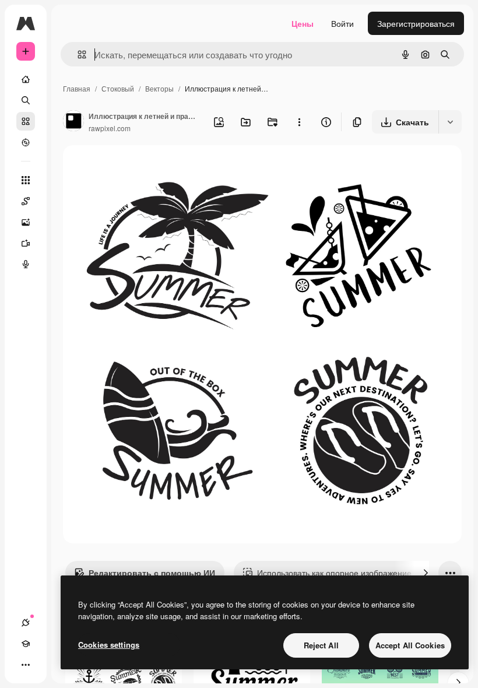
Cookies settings (108, 644)
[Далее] (425, 572)
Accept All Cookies (410, 645)
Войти (342, 23)
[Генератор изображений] (25, 222)
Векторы (159, 88)
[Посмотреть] (25, 142)
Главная (76, 88)
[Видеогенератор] (25, 243)
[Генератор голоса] (25, 264)
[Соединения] (25, 622)
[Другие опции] (299, 122)
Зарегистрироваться (416, 23)
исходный (141, 168)
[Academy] (25, 643)
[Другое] (25, 664)
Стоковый (117, 88)
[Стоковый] (25, 121)
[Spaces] (25, 201)
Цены (302, 23)
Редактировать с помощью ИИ (152, 572)
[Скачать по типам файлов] (450, 122)
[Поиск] (25, 100)
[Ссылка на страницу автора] (73, 122)
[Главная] (25, 79)
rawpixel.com (110, 128)
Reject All (321, 645)
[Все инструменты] (25, 180)
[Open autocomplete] (77, 54)
